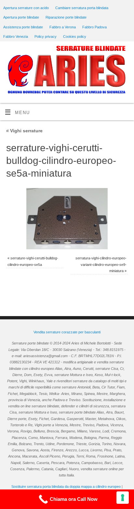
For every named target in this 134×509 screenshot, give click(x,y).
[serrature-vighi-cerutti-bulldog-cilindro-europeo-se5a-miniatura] (67, 218)
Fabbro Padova (94, 27)
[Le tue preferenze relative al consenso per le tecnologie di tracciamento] (122, 497)
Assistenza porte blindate (23, 27)
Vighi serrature (24, 130)
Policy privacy (45, 36)
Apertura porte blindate (21, 17)
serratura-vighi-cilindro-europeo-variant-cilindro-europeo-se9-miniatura (101, 264)
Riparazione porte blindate (66, 17)
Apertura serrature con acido (26, 8)
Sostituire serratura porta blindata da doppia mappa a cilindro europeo (66, 486)
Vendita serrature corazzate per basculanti (67, 332)
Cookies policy (74, 36)
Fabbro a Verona (62, 27)
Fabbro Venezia (15, 36)
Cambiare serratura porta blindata (81, 8)
